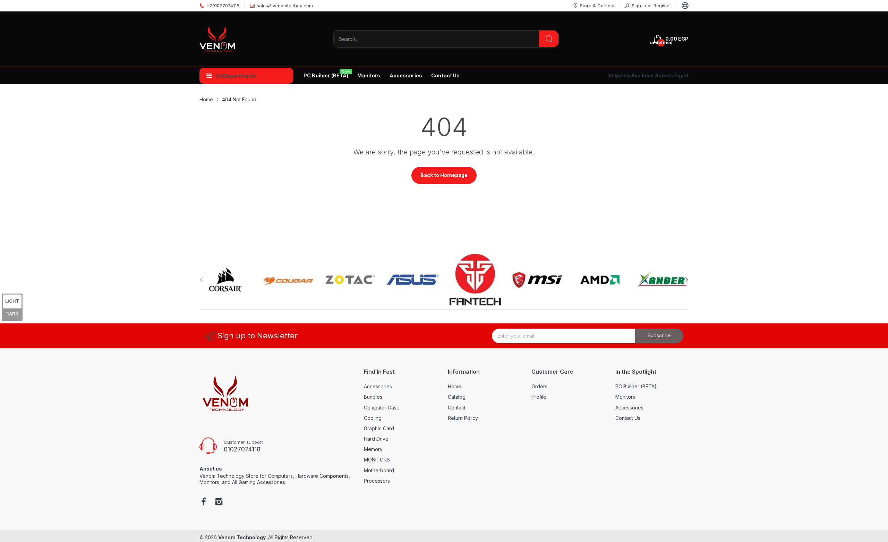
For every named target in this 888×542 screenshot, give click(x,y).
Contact (457, 407)
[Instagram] (219, 502)
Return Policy (463, 418)
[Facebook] (203, 502)
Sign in (640, 5)
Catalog (457, 397)
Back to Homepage (444, 175)
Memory (373, 449)
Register (662, 5)
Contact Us (627, 418)
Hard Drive (376, 439)
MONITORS (377, 460)
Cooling (373, 418)
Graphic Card (379, 428)
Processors (377, 481)
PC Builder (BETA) (636, 386)
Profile (538, 397)
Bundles (373, 397)
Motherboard (379, 470)
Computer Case (382, 407)
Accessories (378, 386)
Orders (539, 386)
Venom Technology (242, 537)
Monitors (625, 397)
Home (454, 386)
